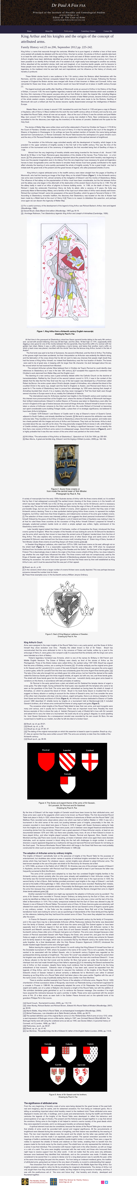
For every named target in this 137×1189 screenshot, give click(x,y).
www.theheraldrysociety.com (39, 1182)
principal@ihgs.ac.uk (69, 15)
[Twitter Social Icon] (106, 1182)
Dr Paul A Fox (68, 5)
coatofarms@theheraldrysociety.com (69, 20)
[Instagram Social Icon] (102, 1182)
